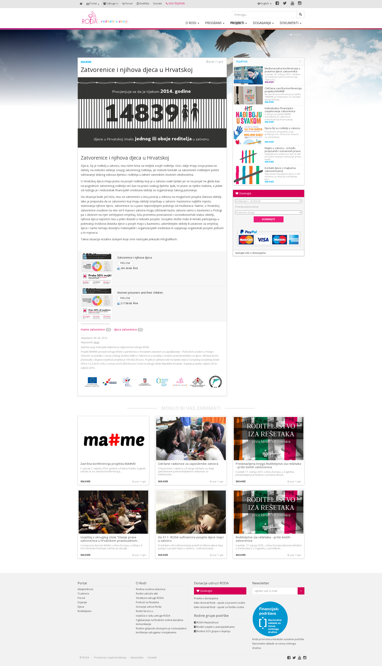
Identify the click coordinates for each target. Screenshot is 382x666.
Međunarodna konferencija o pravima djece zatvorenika (282, 70)
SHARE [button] (296, 34)
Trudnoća (83, 593)
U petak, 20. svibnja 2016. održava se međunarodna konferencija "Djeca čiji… (282, 77)
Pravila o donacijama (206, 598)
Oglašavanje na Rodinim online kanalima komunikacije (159, 622)
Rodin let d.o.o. (145, 611)
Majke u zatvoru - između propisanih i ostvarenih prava (282, 149)
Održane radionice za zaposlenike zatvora (188, 464)
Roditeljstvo (85, 611)
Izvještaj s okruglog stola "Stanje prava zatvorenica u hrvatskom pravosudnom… (109, 538)
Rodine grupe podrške (211, 615)
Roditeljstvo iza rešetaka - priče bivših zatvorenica (263, 538)
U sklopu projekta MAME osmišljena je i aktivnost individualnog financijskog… (279, 117)
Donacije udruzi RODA (211, 583)
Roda (96, 342)
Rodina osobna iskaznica (150, 589)
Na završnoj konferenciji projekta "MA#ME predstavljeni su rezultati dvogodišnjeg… (283, 97)
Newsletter (260, 583)
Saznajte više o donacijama (250, 253)
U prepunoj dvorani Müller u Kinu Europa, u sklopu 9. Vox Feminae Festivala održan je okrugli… (111, 547)
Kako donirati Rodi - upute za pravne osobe (219, 602)
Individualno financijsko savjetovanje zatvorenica (280, 109)
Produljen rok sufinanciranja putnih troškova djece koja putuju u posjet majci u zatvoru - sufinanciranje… (190, 547)
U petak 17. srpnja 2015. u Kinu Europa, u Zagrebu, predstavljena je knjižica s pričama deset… (265, 473)
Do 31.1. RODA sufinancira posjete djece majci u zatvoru (191, 538)
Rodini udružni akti (147, 593)
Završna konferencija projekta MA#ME (108, 464)
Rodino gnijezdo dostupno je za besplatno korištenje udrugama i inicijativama (161, 630)
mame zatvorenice (95, 329)
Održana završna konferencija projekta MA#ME (283, 89)
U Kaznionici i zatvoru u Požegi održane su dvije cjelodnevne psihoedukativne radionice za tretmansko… (186, 471)
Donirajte (244, 193)
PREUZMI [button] (125, 263)
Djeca (81, 606)
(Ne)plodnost (85, 589)
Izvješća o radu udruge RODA (153, 615)
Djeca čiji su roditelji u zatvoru (282, 128)
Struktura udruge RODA (150, 598)
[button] (92, 4)
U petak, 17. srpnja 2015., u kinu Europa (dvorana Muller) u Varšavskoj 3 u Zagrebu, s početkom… (268, 547)
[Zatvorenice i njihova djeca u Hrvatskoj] (97, 268)
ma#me (86, 62)
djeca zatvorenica (128, 329)
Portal (82, 583)
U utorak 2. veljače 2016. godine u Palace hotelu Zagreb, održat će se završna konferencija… (113, 470)
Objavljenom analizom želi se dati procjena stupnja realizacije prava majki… (283, 156)
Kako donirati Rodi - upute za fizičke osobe (219, 607)
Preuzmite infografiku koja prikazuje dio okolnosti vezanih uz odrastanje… (282, 134)
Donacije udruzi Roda (148, 606)
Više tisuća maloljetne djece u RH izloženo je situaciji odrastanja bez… (282, 176)
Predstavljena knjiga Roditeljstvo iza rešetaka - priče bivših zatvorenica (268, 465)
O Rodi (141, 583)
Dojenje (82, 602)
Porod (81, 598)
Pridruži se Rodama (147, 602)
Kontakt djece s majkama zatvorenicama (280, 169)
